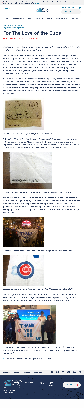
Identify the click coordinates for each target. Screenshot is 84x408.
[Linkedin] (74, 372)
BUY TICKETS (41, 383)
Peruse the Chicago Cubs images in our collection (28, 358)
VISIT (7, 19)
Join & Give (66, 8)
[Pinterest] (63, 372)
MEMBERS (74, 19)
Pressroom (38, 372)
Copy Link (34, 38)
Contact (27, 372)
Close (75, 2)
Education (39, 19)
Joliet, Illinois (25, 55)
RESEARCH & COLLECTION (57, 19)
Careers (17, 372)
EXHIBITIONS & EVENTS (22, 19)
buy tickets (68, 12)
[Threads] (80, 372)
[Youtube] (68, 372)
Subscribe (69, 385)
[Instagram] (57, 372)
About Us (6, 372)
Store (74, 8)
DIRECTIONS (29, 382)
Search (8, 9)
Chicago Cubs (14, 58)
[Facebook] (52, 372)
